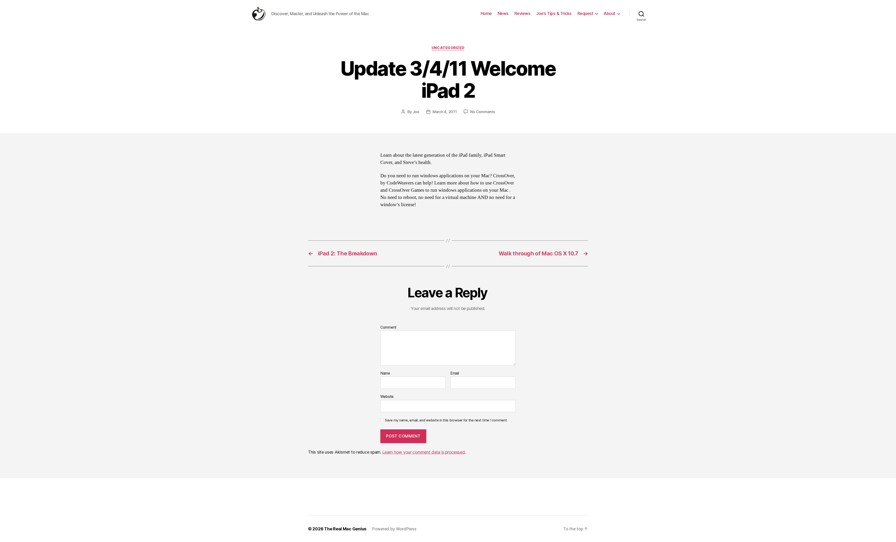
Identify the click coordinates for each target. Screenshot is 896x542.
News (503, 13)
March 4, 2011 (445, 111)
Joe (416, 111)
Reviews (522, 13)
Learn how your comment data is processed (423, 452)
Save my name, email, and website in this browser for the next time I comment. (446, 420)
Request (585, 13)
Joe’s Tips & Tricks (554, 13)
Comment (388, 327)
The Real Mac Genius (345, 528)
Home (486, 13)
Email (454, 373)
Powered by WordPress (394, 528)
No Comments (482, 111)
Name (385, 373)
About (609, 13)
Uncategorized (448, 48)
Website (387, 396)
